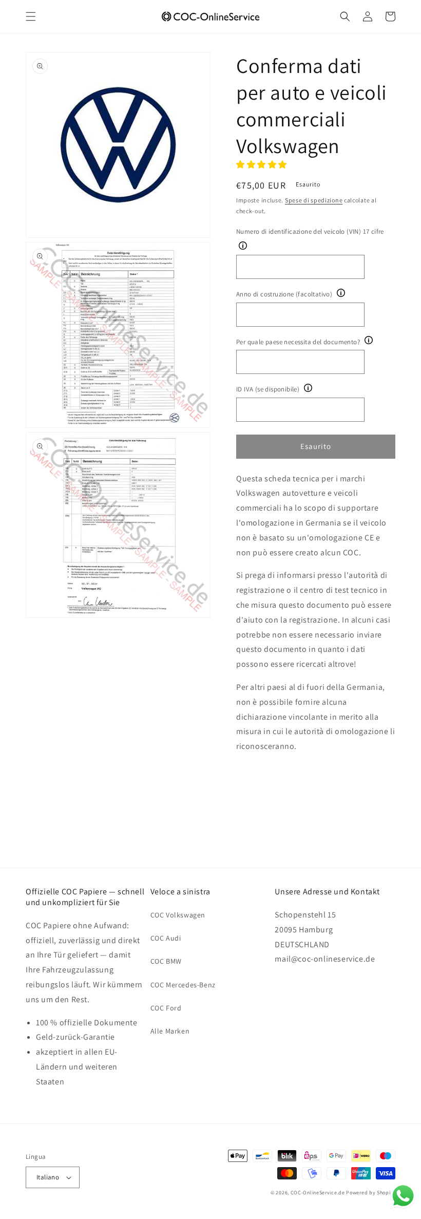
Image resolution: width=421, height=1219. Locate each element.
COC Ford (166, 1007)
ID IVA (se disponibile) (267, 389)
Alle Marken (170, 1031)
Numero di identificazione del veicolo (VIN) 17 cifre (310, 231)
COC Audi (165, 938)
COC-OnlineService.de (318, 1192)
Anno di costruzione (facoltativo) (284, 294)
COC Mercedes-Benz (183, 984)
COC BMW (166, 961)
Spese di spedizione (313, 200)
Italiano (47, 1177)
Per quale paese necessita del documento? (298, 341)
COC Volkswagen (177, 915)
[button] (31, 16)
